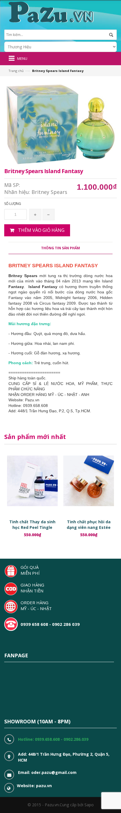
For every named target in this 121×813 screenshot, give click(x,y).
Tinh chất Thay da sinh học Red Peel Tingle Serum (32, 527)
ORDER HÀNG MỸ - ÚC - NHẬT (36, 605)
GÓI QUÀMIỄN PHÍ (30, 570)
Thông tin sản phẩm (60, 248)
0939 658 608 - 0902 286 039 (50, 624)
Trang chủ (16, 71)
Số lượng (12, 203)
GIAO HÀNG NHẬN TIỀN (32, 588)
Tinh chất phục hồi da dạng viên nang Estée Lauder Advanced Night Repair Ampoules (89, 530)
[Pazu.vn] (50, 11)
